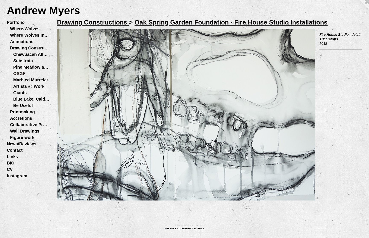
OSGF (19, 73)
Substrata (23, 60)
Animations (21, 41)
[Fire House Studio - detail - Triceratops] (186, 114)
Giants (20, 92)
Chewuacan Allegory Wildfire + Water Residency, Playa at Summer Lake (31, 54)
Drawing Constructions (30, 48)
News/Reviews (21, 143)
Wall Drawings (24, 131)
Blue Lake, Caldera (31, 99)
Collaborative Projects (30, 124)
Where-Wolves (25, 28)
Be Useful (23, 105)
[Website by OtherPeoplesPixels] (360, 8)
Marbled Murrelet (30, 80)
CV (10, 169)
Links (12, 156)
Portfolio (16, 22)
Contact (15, 150)
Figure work (22, 137)
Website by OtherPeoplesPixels (185, 228)
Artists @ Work (28, 86)
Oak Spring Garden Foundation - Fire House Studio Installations (231, 22)
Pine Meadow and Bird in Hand (31, 67)
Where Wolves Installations (30, 35)
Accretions (21, 118)
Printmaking (22, 112)
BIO (11, 163)
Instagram (17, 175)
